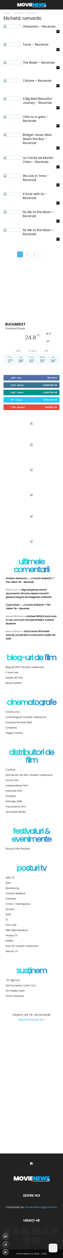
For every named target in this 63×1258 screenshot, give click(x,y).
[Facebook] (7, 1230)
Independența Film (17, 785)
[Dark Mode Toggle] (53, 1248)
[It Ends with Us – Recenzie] (12, 198)
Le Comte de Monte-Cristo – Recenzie (38, 160)
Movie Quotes (14, 683)
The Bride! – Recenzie (39, 63)
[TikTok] (35, 1230)
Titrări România (15, 996)
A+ (5, 1236)
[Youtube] (26, 1240)
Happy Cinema (14, 732)
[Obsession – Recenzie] (12, 31)
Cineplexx (11, 727)
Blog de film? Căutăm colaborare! (25, 667)
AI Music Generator (16, 578)
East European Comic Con (21, 985)
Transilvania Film (16, 806)
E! (7, 919)
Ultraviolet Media (16, 811)
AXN (8, 882)
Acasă (7, 13)
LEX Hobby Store (15, 990)
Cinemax (11, 898)
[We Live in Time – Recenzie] (12, 180)
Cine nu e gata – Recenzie (35, 119)
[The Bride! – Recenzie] (12, 67)
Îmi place (52, 377)
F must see (12, 672)
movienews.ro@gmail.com (41, 1207)
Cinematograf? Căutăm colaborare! (26, 717)
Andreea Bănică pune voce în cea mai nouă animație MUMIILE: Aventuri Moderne (31, 620)
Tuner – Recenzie (35, 44)
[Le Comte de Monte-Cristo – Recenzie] (12, 162)
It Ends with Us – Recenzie (35, 196)
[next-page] (41, 254)
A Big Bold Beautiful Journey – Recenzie (37, 101)
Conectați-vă (50, 385)
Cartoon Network (15, 893)
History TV (11, 935)
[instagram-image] (15, 1043)
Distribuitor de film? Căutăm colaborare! (29, 775)
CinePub (10, 769)
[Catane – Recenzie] (12, 85)
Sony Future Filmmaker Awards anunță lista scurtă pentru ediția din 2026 (30, 635)
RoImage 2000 (14, 801)
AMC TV (10, 877)
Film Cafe (11, 925)
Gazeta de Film (14, 677)
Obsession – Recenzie (39, 26)
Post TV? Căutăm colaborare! (22, 946)
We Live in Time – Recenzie (36, 178)
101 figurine (13, 980)
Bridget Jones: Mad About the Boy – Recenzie (37, 139)
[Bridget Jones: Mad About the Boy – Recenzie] (12, 139)
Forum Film (12, 780)
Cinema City (13, 711)
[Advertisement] (31, 289)
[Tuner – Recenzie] (12, 49)
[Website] (54, 1230)
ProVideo (11, 796)
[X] (44, 1230)
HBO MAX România (17, 930)
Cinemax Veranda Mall (19, 722)
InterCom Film (14, 790)
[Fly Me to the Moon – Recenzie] (12, 216)
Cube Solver (12, 604)
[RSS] (25, 1230)
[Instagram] (16, 1230)
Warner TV (12, 951)
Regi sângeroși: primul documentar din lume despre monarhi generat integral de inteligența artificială (28, 593)
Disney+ (10, 909)
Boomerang (12, 888)
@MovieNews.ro (32, 1019)
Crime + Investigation (18, 903)
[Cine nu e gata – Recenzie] (12, 121)
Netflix (9, 940)
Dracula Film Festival (18, 848)
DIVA (8, 914)
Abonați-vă (51, 407)
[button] (6, 4)
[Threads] (36, 1240)
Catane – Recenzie (37, 81)
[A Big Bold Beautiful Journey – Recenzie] (12, 103)
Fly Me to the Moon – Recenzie (38, 214)
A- (5, 1252)
